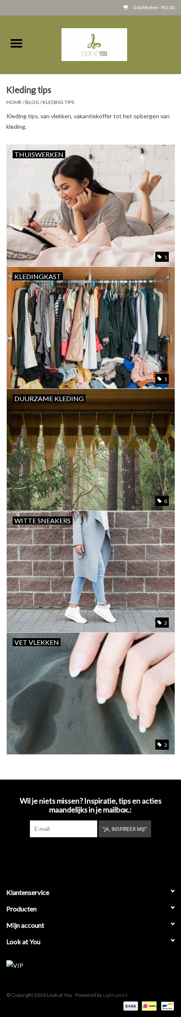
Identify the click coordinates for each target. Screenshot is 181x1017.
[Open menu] (16, 43)
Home (14, 102)
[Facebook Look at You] (68, 854)
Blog (32, 102)
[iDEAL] (148, 1005)
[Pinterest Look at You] (98, 854)
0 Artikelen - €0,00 (154, 7)
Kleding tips (58, 102)
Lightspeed (115, 995)
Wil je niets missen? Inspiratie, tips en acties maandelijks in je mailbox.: (91, 805)
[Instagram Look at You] (113, 854)
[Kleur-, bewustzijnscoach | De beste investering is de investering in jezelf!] (107, 43)
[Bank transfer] (129, 1005)
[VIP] (90, 965)
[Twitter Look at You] (83, 854)
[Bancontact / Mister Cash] (166, 1005)
